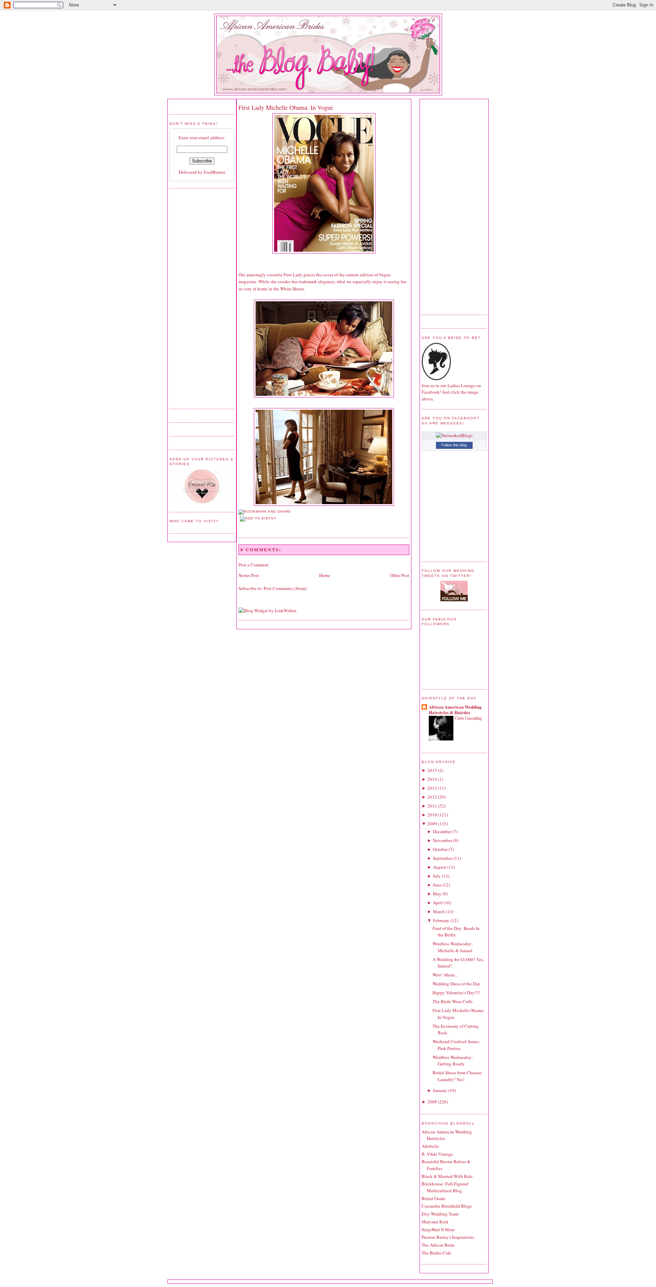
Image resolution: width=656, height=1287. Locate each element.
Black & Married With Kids (447, 1176)
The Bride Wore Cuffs (453, 1001)
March (439, 911)
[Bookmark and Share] (264, 511)
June (437, 885)
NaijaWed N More (438, 1229)
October (440, 849)
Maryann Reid (435, 1222)
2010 (432, 815)
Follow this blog (454, 445)
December (442, 831)
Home (324, 575)
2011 (432, 806)
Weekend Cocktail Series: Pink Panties (456, 1044)
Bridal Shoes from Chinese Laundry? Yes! (457, 1075)
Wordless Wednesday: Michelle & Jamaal (453, 947)
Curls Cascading (468, 718)
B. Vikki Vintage (437, 1154)
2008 (432, 1102)
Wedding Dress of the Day (456, 984)
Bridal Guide (434, 1198)
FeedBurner (214, 172)
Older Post (399, 575)
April (437, 902)
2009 (432, 823)
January (440, 1090)
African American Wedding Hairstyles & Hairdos (455, 709)
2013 (432, 788)
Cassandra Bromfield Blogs (447, 1206)
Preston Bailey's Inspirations (448, 1237)
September (442, 858)
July (437, 876)
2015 (432, 770)
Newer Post (248, 575)
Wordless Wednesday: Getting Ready (453, 1060)
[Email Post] (239, 525)
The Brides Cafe (436, 1253)
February (441, 920)
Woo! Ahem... (445, 975)
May (437, 894)
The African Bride (438, 1245)
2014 (432, 779)
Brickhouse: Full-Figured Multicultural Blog (445, 1187)
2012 (432, 797)
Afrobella (430, 1146)
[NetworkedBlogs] (454, 435)
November (442, 840)
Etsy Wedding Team (440, 1214)
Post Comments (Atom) (285, 588)
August (439, 867)
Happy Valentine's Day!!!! (456, 992)
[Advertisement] (196, 297)
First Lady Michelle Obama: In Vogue (285, 107)
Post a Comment (253, 565)
